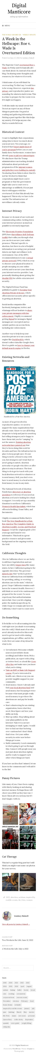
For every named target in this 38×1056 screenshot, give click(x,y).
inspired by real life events (12, 1008)
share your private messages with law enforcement (17, 313)
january (26, 1008)
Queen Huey (7, 1019)
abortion (14, 897)
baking (12, 990)
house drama (7, 1005)
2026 (16, 986)
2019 (4, 983)
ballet (19, 990)
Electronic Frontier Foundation (19, 231)
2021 (16, 983)
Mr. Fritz (22, 900)
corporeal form (8, 997)
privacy (5, 91)
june (4, 1012)
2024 (4, 986)
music (14, 1016)
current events (22, 997)
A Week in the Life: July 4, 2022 (15, 949)
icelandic (18, 1005)
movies (31, 1012)
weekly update (29, 35)
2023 (27, 983)
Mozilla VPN (7, 278)
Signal (11, 319)
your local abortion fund (20, 688)
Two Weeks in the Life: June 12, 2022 (17, 940)
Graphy (29, 1049)
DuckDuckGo (18, 339)
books (26, 990)
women (29, 900)
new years (22, 1016)
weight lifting (26, 1023)
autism (5, 990)
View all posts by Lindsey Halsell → (16, 924)
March (19, 1012)
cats (4, 994)
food (31, 1001)
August (29, 986)
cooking (11, 994)
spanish (5, 1023)
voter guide (15, 1023)
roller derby (18, 1019)
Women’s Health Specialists (13, 506)
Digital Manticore (19, 8)
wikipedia (6, 1027)
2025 (10, 986)
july (33, 1008)
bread (33, 990)
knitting (11, 1012)
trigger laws (21, 565)
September (29, 1019)
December (6, 1001)
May (25, 1012)
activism (22, 897)
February (24, 1001)
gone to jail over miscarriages (21, 155)
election (16, 1001)
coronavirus (21, 994)
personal (31, 1016)
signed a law (7, 574)
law (32, 88)
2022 (8, 897)
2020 (10, 983)
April (22, 986)
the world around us (11, 35)
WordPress (16, 1049)
